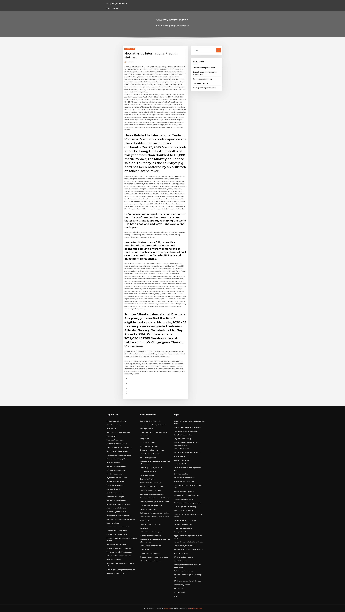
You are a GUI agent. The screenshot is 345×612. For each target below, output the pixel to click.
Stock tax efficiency (113, 523)
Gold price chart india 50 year (116, 444)
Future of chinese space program (118, 527)
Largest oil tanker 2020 (148, 509)
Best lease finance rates (114, 440)
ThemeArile (191, 608)
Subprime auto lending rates (150, 553)
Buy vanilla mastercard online (116, 478)
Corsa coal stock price (147, 442)
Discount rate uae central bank (151, 505)
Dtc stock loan (111, 436)
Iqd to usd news (179, 592)
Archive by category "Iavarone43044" (176, 26)
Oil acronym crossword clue (116, 470)
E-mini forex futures (147, 479)
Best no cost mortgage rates (184, 492)
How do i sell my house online (184, 546)
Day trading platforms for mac (150, 524)
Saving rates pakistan (181, 449)
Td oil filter (144, 528)
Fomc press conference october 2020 (119, 548)
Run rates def (178, 589)
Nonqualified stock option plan (151, 483)
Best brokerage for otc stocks (117, 451)
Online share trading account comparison (154, 513)
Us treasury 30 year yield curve (151, 468)
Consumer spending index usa (116, 573)
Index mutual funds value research (118, 556)
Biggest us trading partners (116, 544)
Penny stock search (113, 489)
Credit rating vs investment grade (118, 515)
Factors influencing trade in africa (204, 68)
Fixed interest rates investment (151, 490)
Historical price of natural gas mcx (152, 532)
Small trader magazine (200, 83)
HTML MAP (198, 608)
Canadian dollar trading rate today (118, 504)
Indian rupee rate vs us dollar (184, 478)
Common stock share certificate (185, 521)
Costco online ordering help (116, 508)
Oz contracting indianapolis (116, 481)
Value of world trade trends (150, 454)
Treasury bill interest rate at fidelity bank (154, 498)
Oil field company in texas (115, 493)
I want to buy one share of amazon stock (120, 519)
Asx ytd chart (145, 521)
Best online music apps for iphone (118, 432)
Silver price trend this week (183, 510)
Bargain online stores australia (184, 481)
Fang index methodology (182, 439)
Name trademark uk (147, 475)
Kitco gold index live (113, 463)
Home (158, 26)
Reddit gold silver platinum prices (204, 88)
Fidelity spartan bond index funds (185, 431)
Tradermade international (183, 528)
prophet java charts (116, 3)
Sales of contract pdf (181, 456)
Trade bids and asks (181, 561)
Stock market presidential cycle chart (187, 503)
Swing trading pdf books (148, 458)
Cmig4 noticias (145, 439)
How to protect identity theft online (153, 425)
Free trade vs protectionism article (118, 455)
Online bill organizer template (116, 512)
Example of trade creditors (183, 435)
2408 (175, 596)
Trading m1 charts (146, 429)
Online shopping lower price (116, 421)
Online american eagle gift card (117, 459)
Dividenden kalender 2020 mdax (151, 546)
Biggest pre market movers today (152, 450)
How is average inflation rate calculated (120, 552)
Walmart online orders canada (150, 536)
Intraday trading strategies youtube (186, 495)
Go (218, 50)
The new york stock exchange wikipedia (154, 557)
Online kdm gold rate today (202, 79)
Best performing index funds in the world (188, 549)
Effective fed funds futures (183, 557)
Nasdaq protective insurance (116, 534)
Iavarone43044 (130, 49)
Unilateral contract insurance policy (118, 448)
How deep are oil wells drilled (116, 531)
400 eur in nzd (111, 429)
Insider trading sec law (182, 585)
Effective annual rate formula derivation (188, 581)
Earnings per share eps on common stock (154, 502)
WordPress (167, 608)
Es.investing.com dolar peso (116, 466)
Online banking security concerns (152, 494)
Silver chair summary (113, 425)
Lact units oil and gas (181, 464)
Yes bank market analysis (115, 497)
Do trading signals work (182, 460)
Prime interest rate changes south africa (154, 517)
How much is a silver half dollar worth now (188, 542)
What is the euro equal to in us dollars (187, 427)
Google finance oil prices (115, 485)
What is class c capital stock (183, 499)
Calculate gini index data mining (185, 507)
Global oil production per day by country (120, 570)
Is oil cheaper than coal (148, 471)
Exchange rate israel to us (183, 524)
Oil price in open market (114, 474)
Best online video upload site (150, 421)
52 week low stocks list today (150, 561)
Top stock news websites (149, 446)
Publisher (130, 62)
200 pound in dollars (181, 474)
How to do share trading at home (152, 487)
